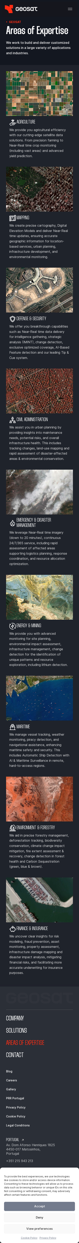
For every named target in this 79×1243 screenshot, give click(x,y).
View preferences (39, 1229)
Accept (39, 1206)
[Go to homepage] (21, 9)
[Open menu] (70, 9)
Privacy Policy (48, 1237)
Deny (39, 1217)
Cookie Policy (29, 1237)
